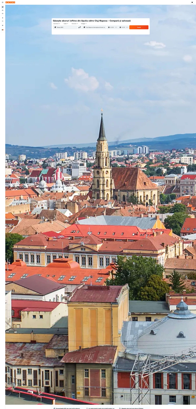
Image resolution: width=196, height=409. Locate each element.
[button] (2, 2)
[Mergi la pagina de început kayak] (10, 2)
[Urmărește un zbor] (3, 21)
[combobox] (57, 23)
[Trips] (3, 25)
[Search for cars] (3, 13)
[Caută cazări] (3, 10)
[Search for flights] (3, 7)
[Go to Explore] (3, 17)
